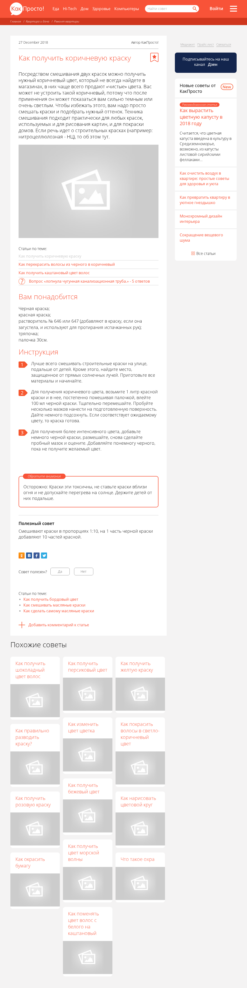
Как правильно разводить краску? (32, 737)
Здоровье (101, 8)
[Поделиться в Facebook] (37, 555)
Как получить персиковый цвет (87, 666)
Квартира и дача (37, 21)
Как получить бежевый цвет (84, 788)
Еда (56, 8)
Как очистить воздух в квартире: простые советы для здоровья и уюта (204, 178)
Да (60, 571)
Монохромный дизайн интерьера (201, 218)
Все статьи (206, 253)
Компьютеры (126, 8)
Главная (15, 21)
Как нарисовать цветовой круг (138, 801)
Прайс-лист (205, 44)
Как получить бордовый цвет (50, 599)
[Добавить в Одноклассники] (22, 555)
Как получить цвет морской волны (83, 852)
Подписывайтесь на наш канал (206, 61)
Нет (84, 571)
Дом (85, 8)
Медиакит (187, 44)
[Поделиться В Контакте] (29, 555)
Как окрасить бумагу (30, 862)
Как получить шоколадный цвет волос (30, 670)
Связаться (223, 44)
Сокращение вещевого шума (201, 237)
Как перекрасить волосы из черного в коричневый (67, 264)
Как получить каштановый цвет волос (54, 272)
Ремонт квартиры (66, 21)
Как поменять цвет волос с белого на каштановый (83, 923)
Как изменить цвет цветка (83, 727)
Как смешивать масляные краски (54, 605)
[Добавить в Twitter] (44, 555)
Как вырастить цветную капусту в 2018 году (201, 117)
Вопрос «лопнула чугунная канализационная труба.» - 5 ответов (89, 281)
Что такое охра (138, 859)
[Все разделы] (233, 9)
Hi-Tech (70, 8)
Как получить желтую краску (137, 666)
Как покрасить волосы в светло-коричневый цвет (140, 734)
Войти (216, 8)
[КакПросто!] (27, 8)
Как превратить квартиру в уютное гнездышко (205, 200)
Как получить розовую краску (33, 801)
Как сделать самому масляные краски (58, 610)
